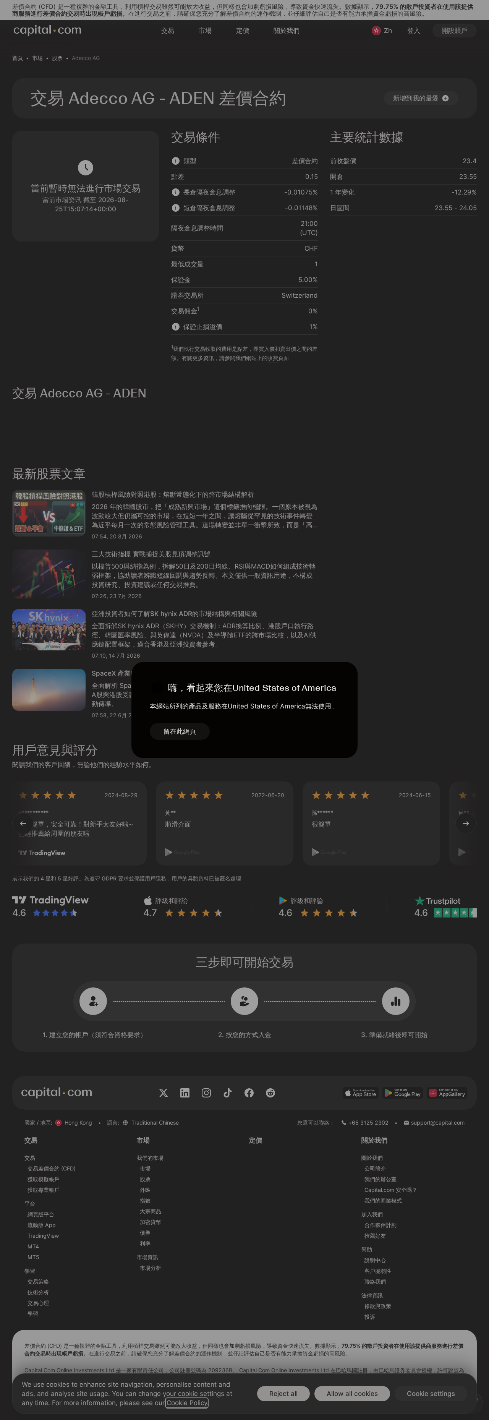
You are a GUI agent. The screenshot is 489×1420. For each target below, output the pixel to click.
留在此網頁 (180, 731)
